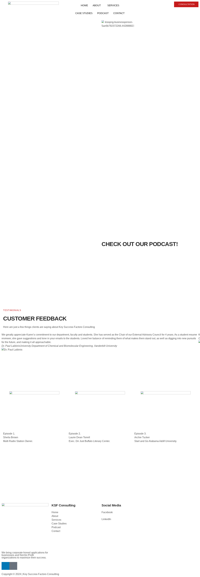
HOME (84, 5)
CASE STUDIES (83, 13)
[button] (100, 357)
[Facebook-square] (13, 566)
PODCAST (103, 13)
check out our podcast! (140, 244)
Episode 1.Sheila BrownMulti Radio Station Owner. (18, 437)
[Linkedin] (5, 566)
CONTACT (119, 13)
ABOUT (97, 5)
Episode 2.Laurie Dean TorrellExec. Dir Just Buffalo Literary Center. (89, 437)
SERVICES (113, 5)
